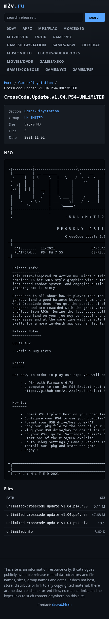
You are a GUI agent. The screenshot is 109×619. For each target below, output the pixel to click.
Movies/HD (17, 36)
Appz (27, 28)
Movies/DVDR (20, 61)
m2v (14, 5)
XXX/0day (90, 44)
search (95, 17)
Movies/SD (73, 28)
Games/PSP (83, 69)
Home (8, 83)
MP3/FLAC (47, 28)
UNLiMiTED (33, 118)
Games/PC (62, 36)
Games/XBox (52, 61)
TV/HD (40, 36)
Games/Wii (55, 69)
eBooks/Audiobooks (59, 53)
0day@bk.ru (61, 604)
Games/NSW (63, 44)
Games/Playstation (26, 44)
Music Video (19, 53)
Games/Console (23, 69)
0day (11, 28)
